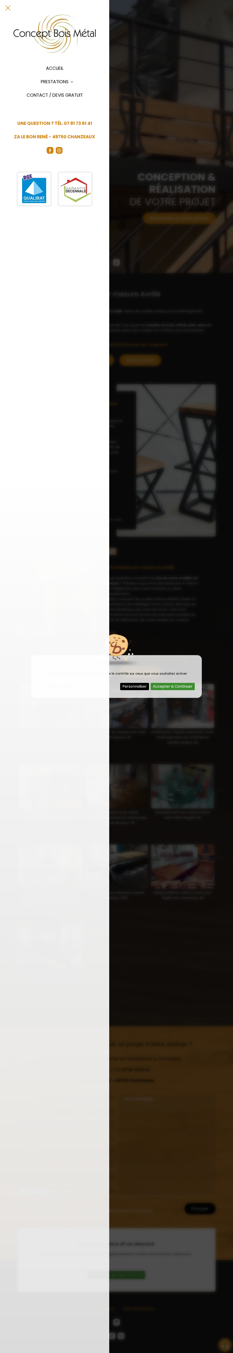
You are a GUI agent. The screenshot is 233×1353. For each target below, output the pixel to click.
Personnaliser (134, 686)
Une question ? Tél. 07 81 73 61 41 (54, 123)
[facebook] (50, 150)
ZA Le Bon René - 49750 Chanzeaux (54, 137)
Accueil (54, 68)
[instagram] (59, 150)
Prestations (54, 82)
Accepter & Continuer (172, 686)
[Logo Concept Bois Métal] (54, 34)
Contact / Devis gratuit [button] (55, 95)
